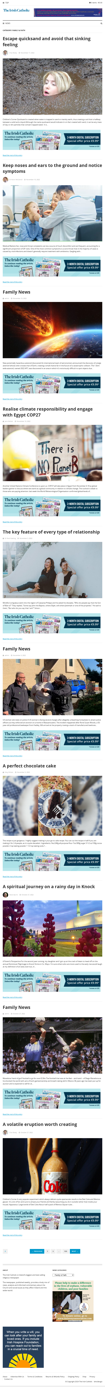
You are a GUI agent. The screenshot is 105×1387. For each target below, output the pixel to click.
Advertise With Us (17, 1376)
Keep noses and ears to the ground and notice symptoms (52, 168)
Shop (84, 1376)
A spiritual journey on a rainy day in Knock (49, 886)
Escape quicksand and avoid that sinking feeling (47, 41)
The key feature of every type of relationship (51, 532)
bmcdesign (98, 1381)
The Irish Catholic (85, 1381)
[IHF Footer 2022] (23, 1367)
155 (65, 1251)
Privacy (92, 1376)
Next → (75, 1251)
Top (7, 3)
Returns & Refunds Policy (55, 1376)
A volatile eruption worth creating (40, 1124)
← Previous (37, 1251)
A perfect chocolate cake (29, 766)
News (7, 23)
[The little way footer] (73, 1321)
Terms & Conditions (34, 1376)
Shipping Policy (73, 1376)
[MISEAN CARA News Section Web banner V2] (68, 16)
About (5, 1376)
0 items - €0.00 (96, 3)
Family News (16, 292)
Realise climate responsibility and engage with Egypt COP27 (48, 412)
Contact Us (8, 1379)
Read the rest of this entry (12, 155)
